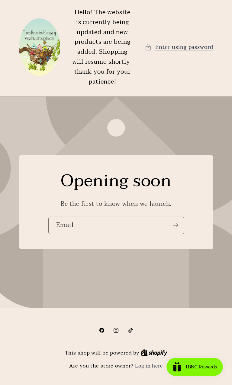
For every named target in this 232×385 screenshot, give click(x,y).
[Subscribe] (175, 225)
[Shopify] (154, 353)
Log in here (149, 366)
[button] (179, 47)
